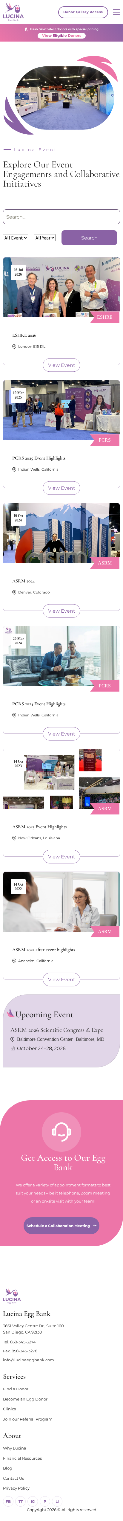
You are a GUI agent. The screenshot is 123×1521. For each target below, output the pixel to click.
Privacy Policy (16, 1488)
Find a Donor (15, 1388)
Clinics (9, 1408)
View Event (61, 365)
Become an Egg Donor (25, 1399)
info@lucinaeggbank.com (28, 1359)
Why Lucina (14, 1448)
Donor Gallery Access (83, 12)
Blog (7, 1468)
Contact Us (13, 1478)
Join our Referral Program (28, 1419)
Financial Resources (22, 1458)
